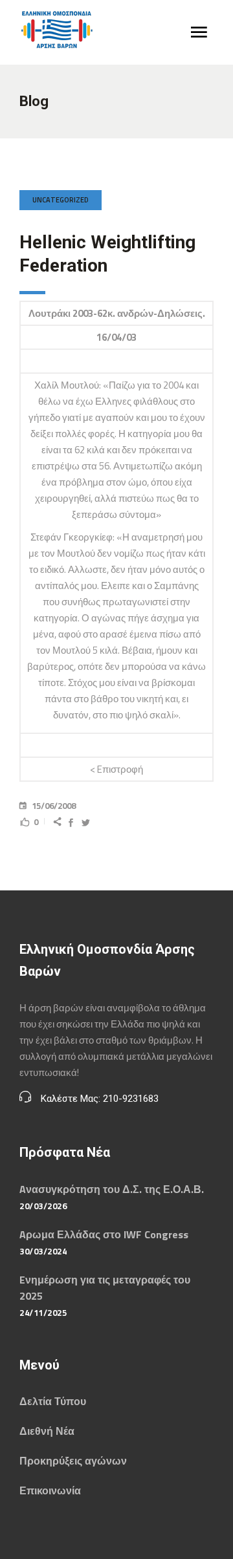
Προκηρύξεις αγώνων (73, 1460)
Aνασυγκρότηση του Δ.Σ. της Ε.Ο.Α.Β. (111, 1189)
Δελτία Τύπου (52, 1401)
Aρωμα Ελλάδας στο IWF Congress (103, 1234)
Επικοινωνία (50, 1490)
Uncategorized (60, 200)
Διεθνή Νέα (46, 1431)
